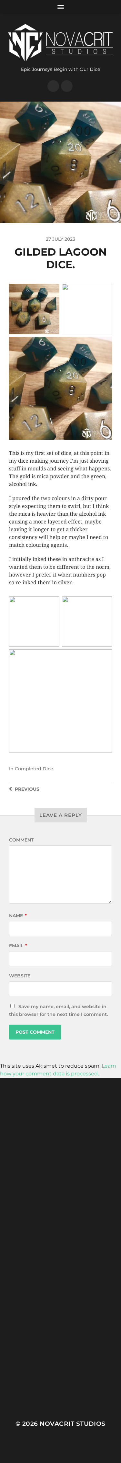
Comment (21, 840)
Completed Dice (34, 769)
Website (19, 976)
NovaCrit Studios (73, 1423)
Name (18, 915)
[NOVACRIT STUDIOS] (60, 42)
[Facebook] (67, 86)
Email (18, 946)
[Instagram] (53, 86)
